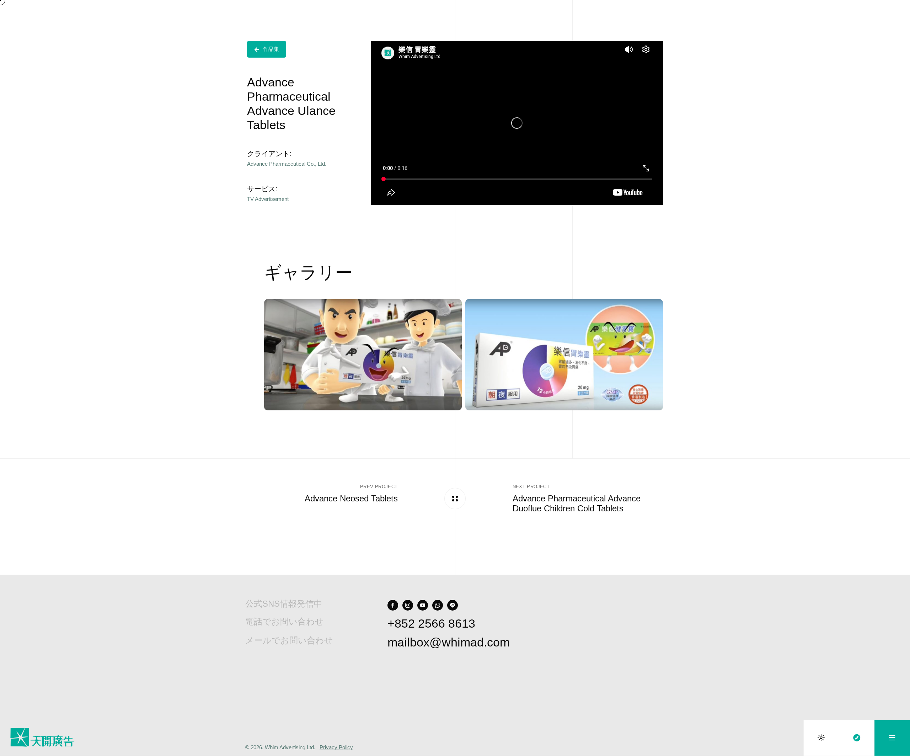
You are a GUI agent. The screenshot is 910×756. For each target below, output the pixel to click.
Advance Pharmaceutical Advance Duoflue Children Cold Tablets (577, 503)
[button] (266, 49)
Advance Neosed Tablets (351, 498)
